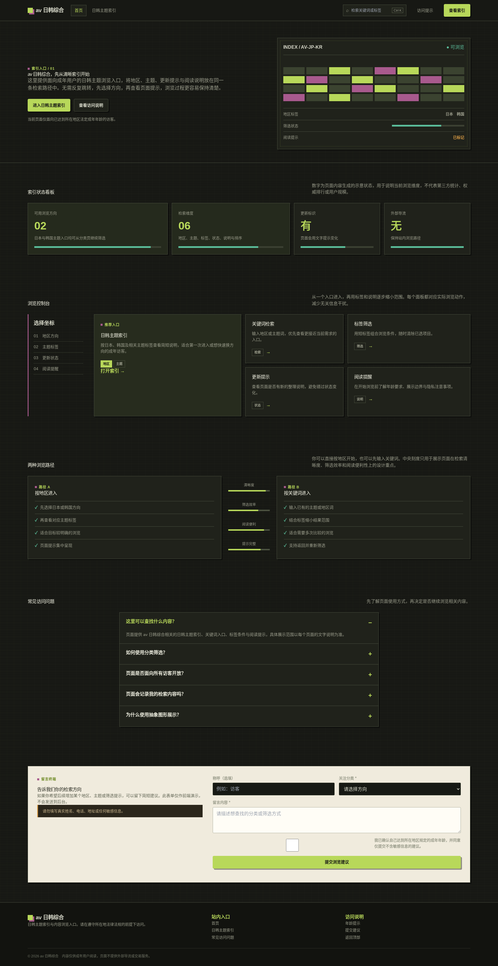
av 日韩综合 (50, 10)
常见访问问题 (223, 937)
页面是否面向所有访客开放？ (156, 673)
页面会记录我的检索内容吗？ (156, 694)
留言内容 (221, 802)
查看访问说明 (91, 105)
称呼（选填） (224, 778)
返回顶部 (352, 937)
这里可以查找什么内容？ (151, 621)
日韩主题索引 (104, 10)
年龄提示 (352, 923)
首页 (79, 10)
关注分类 (347, 778)
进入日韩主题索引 (49, 105)
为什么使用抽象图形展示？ (153, 714)
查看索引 (457, 10)
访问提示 (425, 10)
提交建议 (352, 930)
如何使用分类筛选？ (146, 652)
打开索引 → (113, 370)
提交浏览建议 (337, 862)
